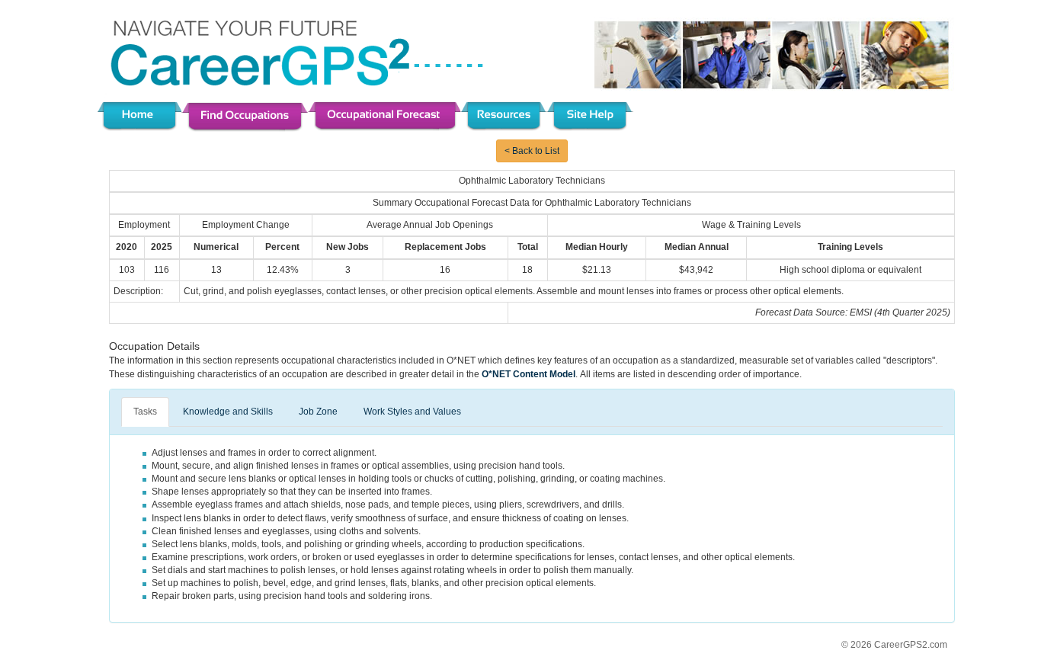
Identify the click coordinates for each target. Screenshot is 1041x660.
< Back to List (531, 151)
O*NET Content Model (528, 374)
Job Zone (318, 411)
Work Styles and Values (412, 411)
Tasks (145, 411)
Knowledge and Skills (228, 411)
